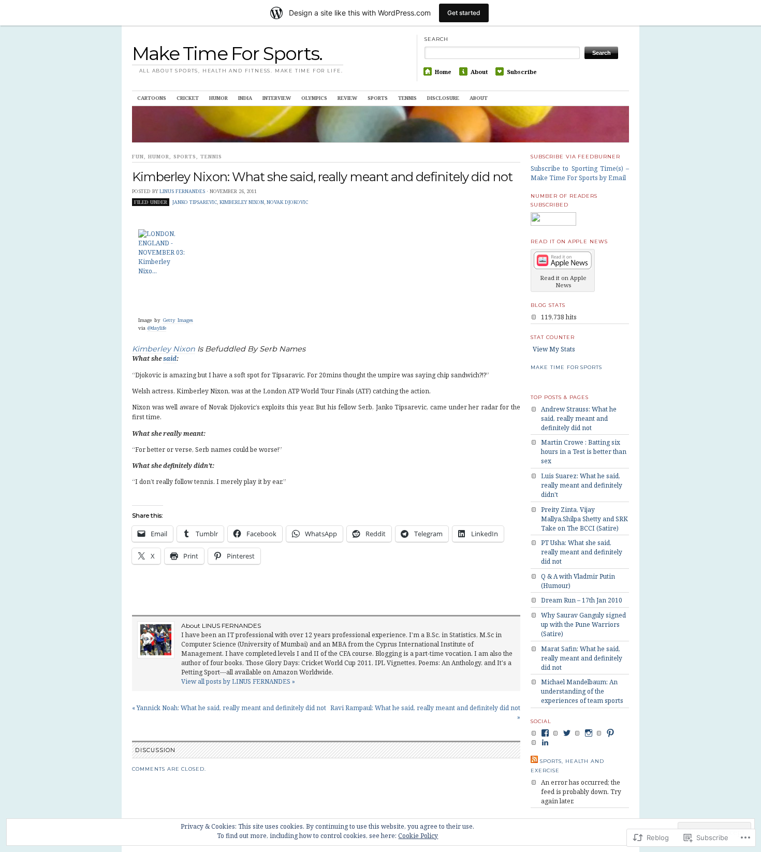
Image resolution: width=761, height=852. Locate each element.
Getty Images (178, 320)
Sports (378, 98)
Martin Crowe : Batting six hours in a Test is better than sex (583, 451)
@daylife (156, 328)
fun (138, 156)
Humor (218, 98)
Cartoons (151, 98)
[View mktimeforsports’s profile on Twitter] (567, 733)
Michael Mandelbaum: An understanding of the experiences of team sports (582, 691)
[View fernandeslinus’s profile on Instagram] (588, 733)
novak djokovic (287, 202)
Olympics (314, 98)
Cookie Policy (418, 835)
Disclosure (443, 98)
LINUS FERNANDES (182, 191)
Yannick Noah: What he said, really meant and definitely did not (229, 707)
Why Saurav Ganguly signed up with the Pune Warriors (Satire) (583, 624)
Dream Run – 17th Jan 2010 (581, 600)
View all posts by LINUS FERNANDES (238, 681)
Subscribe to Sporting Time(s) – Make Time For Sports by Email (580, 173)
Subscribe (522, 72)
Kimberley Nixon (241, 202)
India (245, 98)
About (479, 72)
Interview (276, 98)
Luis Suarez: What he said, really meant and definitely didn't (581, 485)
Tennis (407, 98)
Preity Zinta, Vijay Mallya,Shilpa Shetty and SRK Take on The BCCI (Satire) (584, 519)
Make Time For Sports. (227, 53)
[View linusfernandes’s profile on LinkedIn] (545, 742)
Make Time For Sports (566, 367)
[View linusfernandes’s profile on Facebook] (545, 733)
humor (158, 156)
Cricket (188, 98)
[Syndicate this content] (534, 761)
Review (347, 98)
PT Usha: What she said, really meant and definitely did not (581, 552)
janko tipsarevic (194, 202)
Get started (463, 13)
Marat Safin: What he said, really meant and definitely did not (581, 658)
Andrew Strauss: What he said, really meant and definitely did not (579, 418)
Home (443, 72)
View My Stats (554, 349)
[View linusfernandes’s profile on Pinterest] (610, 733)
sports (185, 156)
